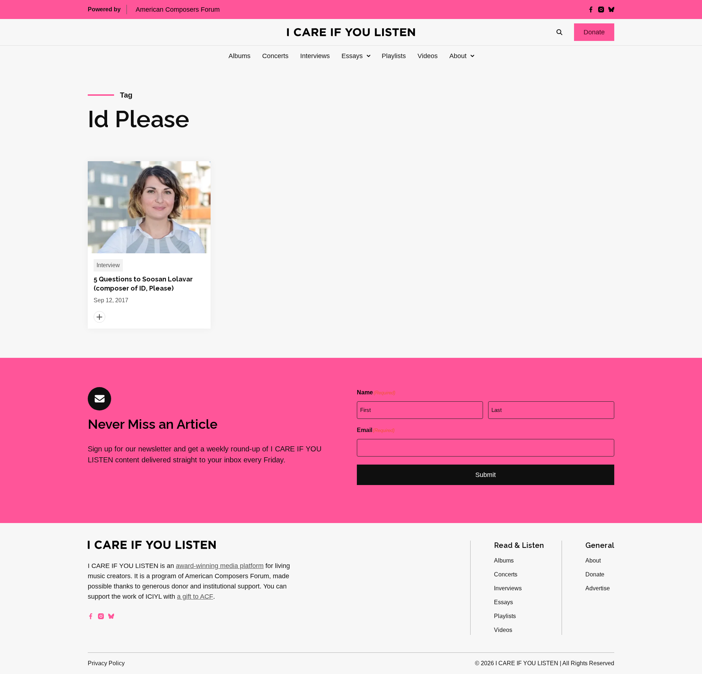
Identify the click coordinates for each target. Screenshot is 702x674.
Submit (485, 474)
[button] (594, 32)
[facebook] (591, 9)
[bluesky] (611, 9)
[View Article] (149, 245)
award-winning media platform (220, 565)
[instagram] (601, 9)
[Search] (559, 32)
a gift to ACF (195, 596)
